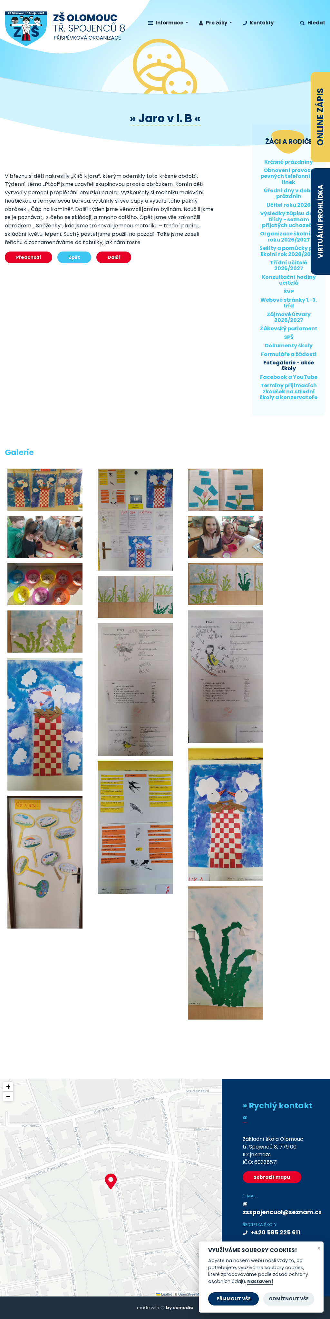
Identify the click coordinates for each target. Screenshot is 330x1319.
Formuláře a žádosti (288, 354)
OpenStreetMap (190, 1293)
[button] (111, 1181)
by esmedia (179, 1308)
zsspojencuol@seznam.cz (278, 1212)
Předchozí (28, 257)
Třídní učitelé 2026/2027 (288, 265)
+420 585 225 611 (274, 1232)
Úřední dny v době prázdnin (289, 193)
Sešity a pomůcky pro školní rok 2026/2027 (288, 251)
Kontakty (261, 22)
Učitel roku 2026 (289, 205)
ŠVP (289, 291)
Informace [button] (169, 22)
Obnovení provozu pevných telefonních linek (288, 176)
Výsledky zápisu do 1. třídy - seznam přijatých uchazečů (288, 219)
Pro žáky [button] (216, 22)
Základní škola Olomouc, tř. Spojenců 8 (65, 29)
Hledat (315, 22)
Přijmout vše (234, 1299)
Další (114, 257)
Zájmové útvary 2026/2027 (289, 317)
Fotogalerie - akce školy (288, 365)
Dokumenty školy (289, 345)
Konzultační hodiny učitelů (289, 280)
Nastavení (260, 1282)
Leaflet (166, 1293)
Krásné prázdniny (288, 162)
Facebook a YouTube (288, 377)
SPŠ (289, 337)
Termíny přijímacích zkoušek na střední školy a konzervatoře (288, 391)
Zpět (74, 257)
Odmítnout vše (289, 1299)
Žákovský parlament (288, 328)
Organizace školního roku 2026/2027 (288, 236)
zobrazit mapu (272, 1177)
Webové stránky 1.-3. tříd (288, 302)
